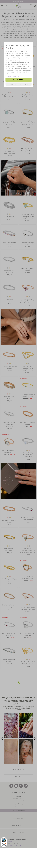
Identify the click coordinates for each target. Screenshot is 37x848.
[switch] (4, 845)
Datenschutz (15, 76)
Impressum (8, 76)
